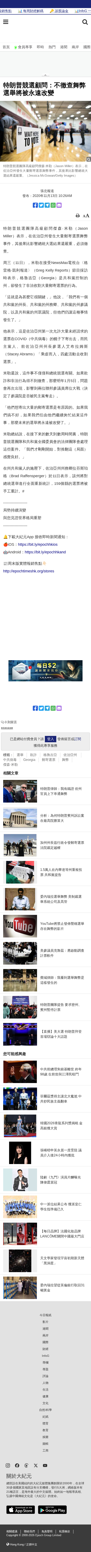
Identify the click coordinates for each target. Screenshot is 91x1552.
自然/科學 (45, 1410)
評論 (45, 1376)
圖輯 (45, 1443)
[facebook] (17, 1465)
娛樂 (45, 1437)
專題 (45, 1369)
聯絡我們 (29, 1531)
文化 (45, 1403)
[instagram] (8, 1465)
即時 (40, 47)
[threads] (26, 1465)
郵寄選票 (48, 760)
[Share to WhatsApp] (53, 205)
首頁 (6, 47)
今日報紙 (45, 1315)
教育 (45, 1430)
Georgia (29, 760)
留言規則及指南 (7, 728)
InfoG (45, 1355)
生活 (45, 1389)
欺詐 (33, 755)
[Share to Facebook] (35, 205)
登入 (50, 739)
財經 (45, 1349)
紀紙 (45, 1416)
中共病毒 (10, 760)
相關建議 (11, 1531)
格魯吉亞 (50, 755)
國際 (87, 47)
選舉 (20, 755)
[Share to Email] (59, 205)
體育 (45, 1423)
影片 (45, 1322)
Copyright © (14, 1535)
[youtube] (45, 1465)
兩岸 (75, 47)
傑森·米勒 (10, 764)
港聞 (63, 47)
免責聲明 (46, 1531)
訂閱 (77, 739)
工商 (45, 1450)
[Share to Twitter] (41, 205)
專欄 (45, 1362)
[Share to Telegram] (47, 205)
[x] (36, 1465)
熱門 (52, 47)
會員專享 (25, 47)
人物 (45, 1382)
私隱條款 (64, 1531)
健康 (45, 1396)
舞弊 (65, 760)
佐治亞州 (70, 755)
